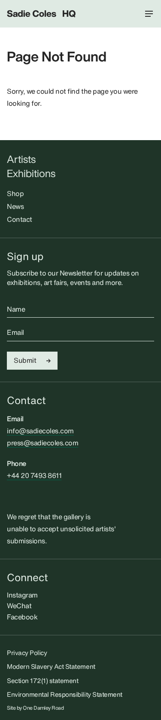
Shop (15, 193)
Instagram (22, 595)
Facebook (22, 617)
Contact (19, 219)
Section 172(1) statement (42, 680)
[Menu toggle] (149, 13)
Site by (35, 708)
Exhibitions (31, 173)
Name (16, 309)
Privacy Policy (27, 652)
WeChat (19, 606)
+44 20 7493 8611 (34, 475)
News (15, 206)
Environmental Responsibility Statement (64, 694)
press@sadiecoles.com (42, 443)
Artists (21, 159)
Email (15, 332)
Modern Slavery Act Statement (51, 666)
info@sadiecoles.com (40, 431)
